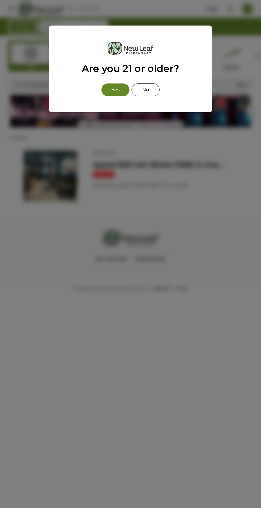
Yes (115, 90)
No (145, 90)
